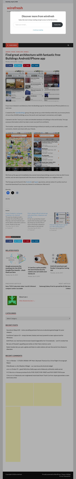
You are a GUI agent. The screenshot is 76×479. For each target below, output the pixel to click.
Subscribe (57, 24)
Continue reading (38, 30)
